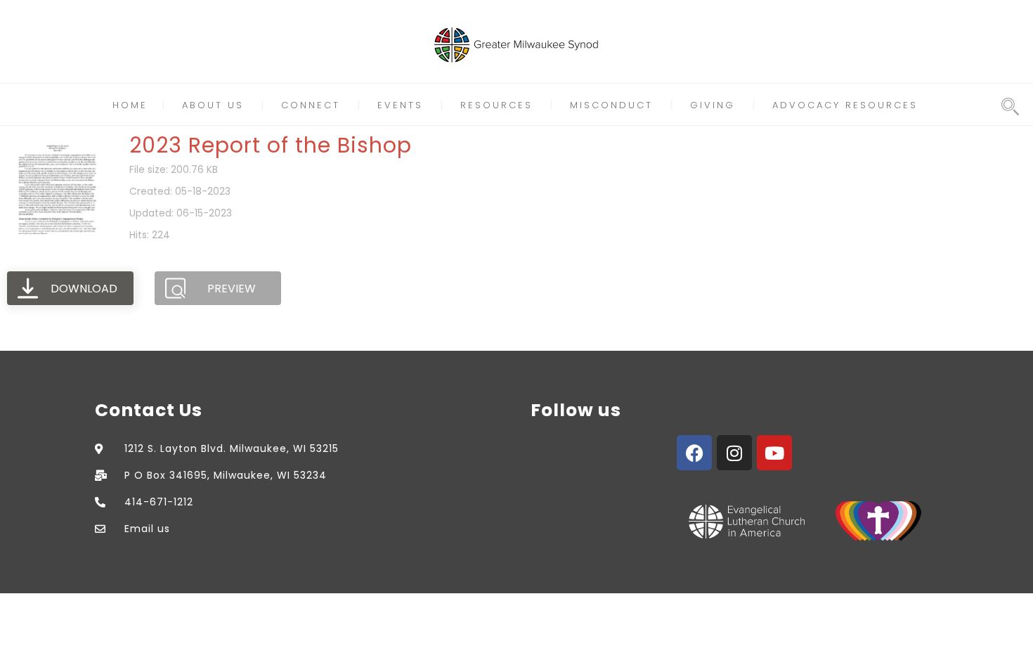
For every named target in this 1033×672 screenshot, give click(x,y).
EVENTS (400, 105)
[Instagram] (734, 452)
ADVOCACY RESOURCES (845, 105)
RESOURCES (496, 105)
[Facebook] (694, 452)
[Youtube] (774, 452)
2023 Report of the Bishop (270, 145)
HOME (130, 105)
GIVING (712, 105)
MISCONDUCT (611, 105)
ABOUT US (213, 105)
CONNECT (310, 105)
